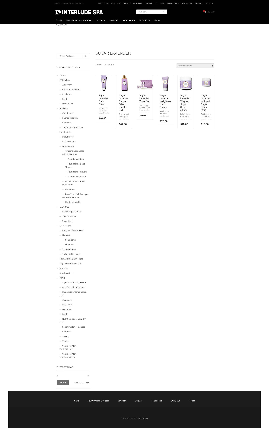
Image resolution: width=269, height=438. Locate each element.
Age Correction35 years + (74, 282)
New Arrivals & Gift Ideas (183, 3)
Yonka (62, 277)
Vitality (65, 341)
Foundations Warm (77, 176)
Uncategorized (66, 273)
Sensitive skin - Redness (73, 327)
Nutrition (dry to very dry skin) (73, 321)
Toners (65, 336)
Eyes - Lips (67, 304)
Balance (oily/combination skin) (73, 294)
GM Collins (65, 80)
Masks (65, 99)
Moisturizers (68, 103)
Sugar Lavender (69, 216)
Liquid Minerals (72, 202)
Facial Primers (69, 141)
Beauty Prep (68, 136)
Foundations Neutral (77, 171)
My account (137, 3)
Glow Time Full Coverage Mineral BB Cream (75, 196)
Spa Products (103, 3)
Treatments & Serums (72, 127)
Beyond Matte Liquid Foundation (73, 183)
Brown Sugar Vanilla (71, 211)
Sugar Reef (67, 221)
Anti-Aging (67, 84)
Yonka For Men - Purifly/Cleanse (68, 348)
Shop (113, 3)
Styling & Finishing (71, 254)
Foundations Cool (76, 159)
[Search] (85, 56)
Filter (63, 382)
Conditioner (67, 113)
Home (169, 3)
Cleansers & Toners (71, 89)
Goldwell (64, 108)
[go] (164, 12)
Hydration (67, 309)
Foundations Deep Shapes (75, 165)
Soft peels (67, 331)
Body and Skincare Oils (73, 230)
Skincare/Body (69, 249)
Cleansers (67, 300)
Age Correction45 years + (74, 287)
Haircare (66, 235)
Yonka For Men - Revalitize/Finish (68, 356)
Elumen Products (70, 118)
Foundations (68, 146)
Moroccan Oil (66, 225)
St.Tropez (198, 3)
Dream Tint (70, 189)
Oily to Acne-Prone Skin (70, 263)
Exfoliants (66, 94)
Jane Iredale (65, 132)
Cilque (63, 75)
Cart (119, 3)
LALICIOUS (209, 3)
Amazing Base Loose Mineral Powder (73, 153)
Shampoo (66, 122)
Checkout (126, 3)
